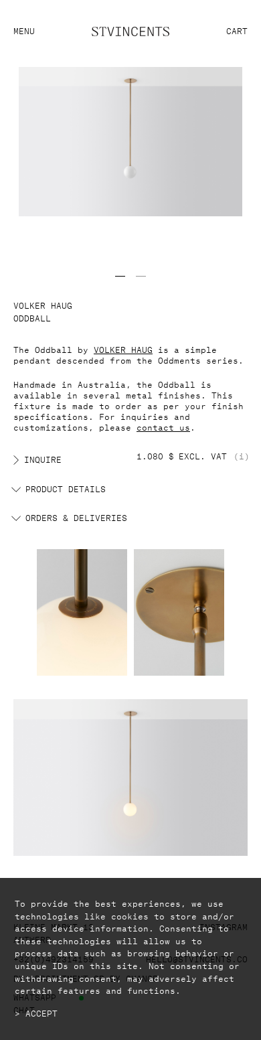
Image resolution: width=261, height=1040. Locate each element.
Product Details (65, 488)
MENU (24, 29)
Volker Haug (42, 304)
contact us (163, 426)
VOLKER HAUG (123, 348)
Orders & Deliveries (76, 517)
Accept (41, 1013)
